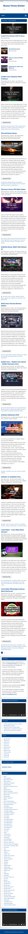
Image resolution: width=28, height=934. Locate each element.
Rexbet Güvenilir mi (11, 367)
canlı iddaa (7, 537)
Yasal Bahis (6, 900)
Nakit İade (5, 254)
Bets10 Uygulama (8, 798)
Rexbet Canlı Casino (15, 407)
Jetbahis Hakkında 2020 (10, 415)
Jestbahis (24, 480)
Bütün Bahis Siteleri (8, 804)
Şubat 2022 (6, 742)
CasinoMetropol (8, 839)
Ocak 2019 (6, 753)
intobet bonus (22, 126)
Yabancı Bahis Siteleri (6, 649)
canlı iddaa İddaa (9, 538)
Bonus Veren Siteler (14, 5)
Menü (2, 1)
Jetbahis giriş (19, 252)
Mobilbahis (15, 597)
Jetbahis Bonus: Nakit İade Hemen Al (13, 729)
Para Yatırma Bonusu (6, 185)
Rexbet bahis (8, 309)
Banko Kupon (4, 595)
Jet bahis (13, 296)
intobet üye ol (18, 82)
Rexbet (2, 309)
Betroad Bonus (20, 135)
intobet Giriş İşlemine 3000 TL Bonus (13, 36)
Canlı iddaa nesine (8, 826)
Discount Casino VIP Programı (14, 241)
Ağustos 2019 (7, 750)
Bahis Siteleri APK (8, 779)
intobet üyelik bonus (6, 129)
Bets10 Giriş (6, 794)
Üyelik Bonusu (14, 185)
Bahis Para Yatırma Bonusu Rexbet (12, 730)
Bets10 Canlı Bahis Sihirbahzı (11, 793)
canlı (7, 524)
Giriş (20, 480)
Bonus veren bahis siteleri (9, 126)
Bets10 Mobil (7, 796)
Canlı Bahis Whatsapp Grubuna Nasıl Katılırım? (13, 590)
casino (19, 471)
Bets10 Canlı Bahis (8, 791)
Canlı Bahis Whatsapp (21, 596)
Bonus (15, 137)
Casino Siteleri (7, 835)
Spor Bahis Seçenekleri (13, 311)
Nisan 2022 (6, 740)
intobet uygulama (15, 129)
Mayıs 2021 (6, 745)
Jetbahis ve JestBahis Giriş (11, 477)
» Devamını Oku (6, 122)
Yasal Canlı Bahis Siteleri (10, 905)
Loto (13, 482)
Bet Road (5, 182)
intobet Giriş (20, 81)
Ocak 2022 (6, 744)
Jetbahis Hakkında (13, 418)
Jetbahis (6, 252)
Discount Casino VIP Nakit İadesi (13, 189)
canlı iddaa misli (17, 538)
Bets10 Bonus (7, 789)
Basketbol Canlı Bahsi (9, 783)
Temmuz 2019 (7, 752)
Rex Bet (18, 366)
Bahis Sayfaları (7, 535)
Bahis (4, 471)
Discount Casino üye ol (15, 240)
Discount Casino (8, 193)
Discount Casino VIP (17, 193)
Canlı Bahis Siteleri (16, 580)
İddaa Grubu (9, 597)
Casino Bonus (20, 191)
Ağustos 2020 (7, 747)
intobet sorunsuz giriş (10, 82)
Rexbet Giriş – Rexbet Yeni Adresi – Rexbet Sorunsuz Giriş (13, 363)
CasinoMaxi (6, 837)
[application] (14, 709)
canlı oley (21, 540)
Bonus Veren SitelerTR (17, 417)
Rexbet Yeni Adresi (12, 369)
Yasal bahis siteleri (13, 254)
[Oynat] (4, 715)
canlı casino (14, 471)
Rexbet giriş (21, 309)
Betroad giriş (15, 182)
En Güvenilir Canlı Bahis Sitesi (11, 845)
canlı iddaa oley (8, 540)
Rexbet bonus (14, 309)
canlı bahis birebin (16, 535)
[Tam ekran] (24, 715)
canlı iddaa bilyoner (15, 537)
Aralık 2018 (6, 755)
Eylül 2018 (6, 757)
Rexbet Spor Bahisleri (9, 410)
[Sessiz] (21, 715)
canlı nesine (15, 540)
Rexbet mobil (20, 367)
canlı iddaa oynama (17, 583)
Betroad (9, 182)
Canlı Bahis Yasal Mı (8, 814)
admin (13, 81)
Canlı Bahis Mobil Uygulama (11, 809)
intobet (2, 82)
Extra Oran (3, 597)
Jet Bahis (6, 862)
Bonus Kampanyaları (9, 801)
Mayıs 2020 (6, 748)
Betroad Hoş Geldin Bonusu (7, 137)
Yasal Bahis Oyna (8, 901)
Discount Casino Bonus (16, 238)
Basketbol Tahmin (6, 767)
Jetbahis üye (14, 298)
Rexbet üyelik (4, 311)
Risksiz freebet (18, 482)
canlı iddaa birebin (5, 582)
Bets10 (5, 788)
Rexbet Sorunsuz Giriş (9, 890)
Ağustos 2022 (7, 739)
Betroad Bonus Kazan (14, 49)
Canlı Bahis (8, 471)
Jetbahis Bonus (12, 252)
